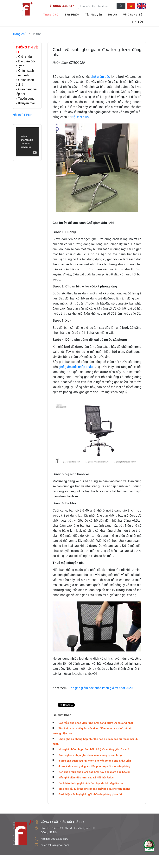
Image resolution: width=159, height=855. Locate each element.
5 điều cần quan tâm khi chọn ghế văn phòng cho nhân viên (95, 760)
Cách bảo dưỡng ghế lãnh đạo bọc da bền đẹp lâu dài (91, 783)
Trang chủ (19, 34)
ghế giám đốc (100, 76)
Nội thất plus (80, 117)
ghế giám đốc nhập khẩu (76, 366)
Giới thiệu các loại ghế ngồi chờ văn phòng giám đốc (91, 794)
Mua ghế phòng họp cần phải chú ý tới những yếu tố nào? (94, 749)
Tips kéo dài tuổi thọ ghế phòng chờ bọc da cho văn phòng (94, 788)
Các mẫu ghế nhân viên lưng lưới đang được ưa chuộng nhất (96, 722)
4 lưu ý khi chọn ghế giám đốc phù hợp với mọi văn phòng (94, 766)
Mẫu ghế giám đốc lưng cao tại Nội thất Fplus (86, 777)
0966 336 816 (63, 6)
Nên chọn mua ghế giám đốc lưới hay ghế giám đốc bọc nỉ (94, 771)
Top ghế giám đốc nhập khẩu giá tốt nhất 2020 (101, 688)
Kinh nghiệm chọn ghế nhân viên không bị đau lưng (90, 755)
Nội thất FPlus (22, 114)
